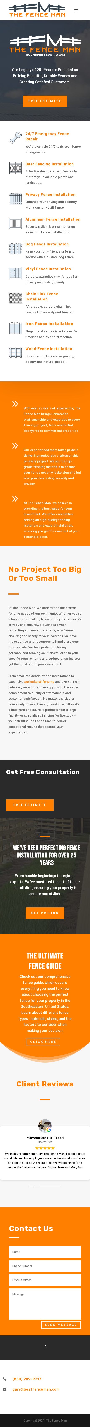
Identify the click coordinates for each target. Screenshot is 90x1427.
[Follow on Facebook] (45, 1347)
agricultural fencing (39, 682)
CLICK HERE (43, 1042)
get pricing (45, 913)
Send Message (61, 1324)
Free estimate (45, 101)
